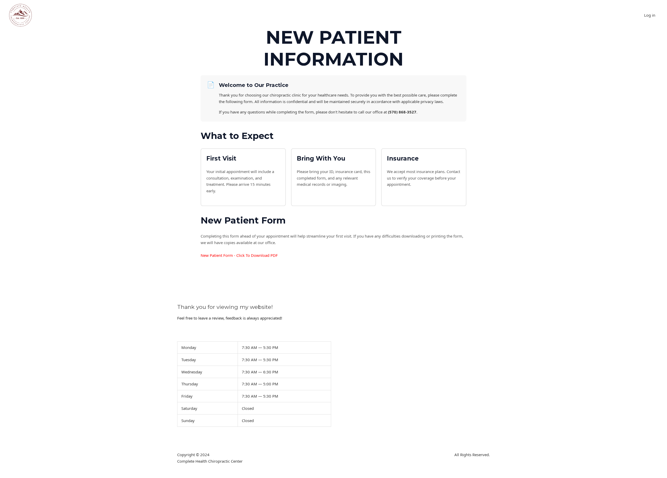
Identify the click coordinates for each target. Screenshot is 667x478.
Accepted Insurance (145, 15)
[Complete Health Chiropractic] (20, 14)
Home (56, 15)
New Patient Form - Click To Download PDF (239, 255)
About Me (179, 15)
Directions (205, 15)
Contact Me (110, 15)
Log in (649, 15)
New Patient (81, 15)
